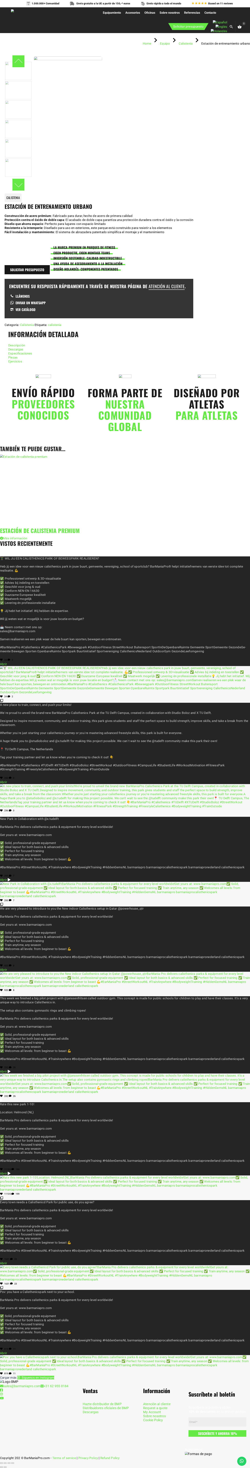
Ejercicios (15, 361)
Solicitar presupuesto (188, 26)
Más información (15, 538)
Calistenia (27, 325)
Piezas (13, 357)
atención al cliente (167, 286)
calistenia (54, 325)
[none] (219, 26)
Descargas (15, 349)
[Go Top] (243, 1449)
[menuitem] (220, 22)
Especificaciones (20, 353)
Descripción (16, 345)
